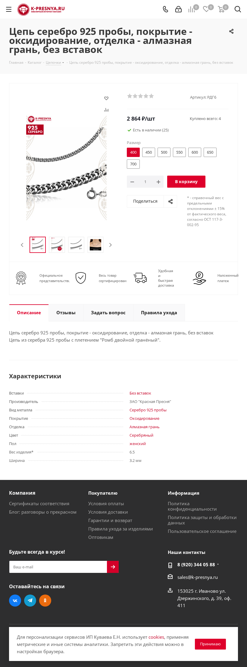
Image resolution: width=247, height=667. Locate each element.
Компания (22, 493)
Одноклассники (45, 601)
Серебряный (141, 435)
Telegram (30, 601)
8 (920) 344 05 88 (196, 564)
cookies (156, 637)
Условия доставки (108, 512)
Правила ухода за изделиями (120, 529)
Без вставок (140, 393)
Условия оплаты (106, 503)
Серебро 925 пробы (148, 410)
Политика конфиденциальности (192, 506)
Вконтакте (15, 601)
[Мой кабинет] (178, 9)
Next (110, 245)
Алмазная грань (145, 426)
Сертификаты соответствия (39, 503)
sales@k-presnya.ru (197, 577)
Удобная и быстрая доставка (166, 278)
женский (138, 443)
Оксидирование (144, 418)
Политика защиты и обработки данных (202, 520)
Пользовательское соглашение (202, 531)
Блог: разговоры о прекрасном (43, 512)
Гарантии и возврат (110, 520)
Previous (22, 245)
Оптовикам (100, 537)
